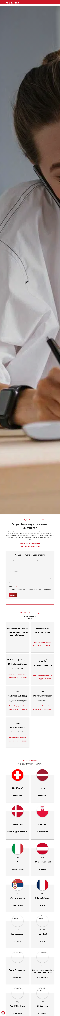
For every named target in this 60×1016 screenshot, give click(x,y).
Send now (13, 595)
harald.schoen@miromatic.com (42, 642)
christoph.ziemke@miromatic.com (17, 674)
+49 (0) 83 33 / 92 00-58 (17, 677)
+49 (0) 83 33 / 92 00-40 (42, 709)
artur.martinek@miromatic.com (17, 737)
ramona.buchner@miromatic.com (42, 705)
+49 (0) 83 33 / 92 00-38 (17, 741)
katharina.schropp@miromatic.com (17, 705)
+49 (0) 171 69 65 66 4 (42, 679)
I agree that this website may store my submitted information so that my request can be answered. (31, 590)
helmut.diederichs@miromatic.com (42, 675)
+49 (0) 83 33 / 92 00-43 (17, 709)
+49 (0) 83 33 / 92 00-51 (42, 645)
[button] (3, 1013)
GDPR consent (13, 587)
